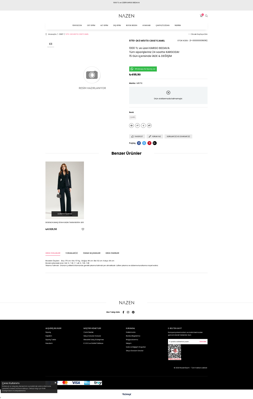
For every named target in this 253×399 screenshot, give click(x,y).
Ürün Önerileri (112, 253)
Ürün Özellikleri (52, 253)
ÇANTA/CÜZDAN (162, 25)
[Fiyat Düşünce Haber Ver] (143, 125)
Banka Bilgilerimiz (133, 336)
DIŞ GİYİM (117, 25)
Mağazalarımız (132, 339)
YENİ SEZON (77, 25)
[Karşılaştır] (137, 125)
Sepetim (48, 336)
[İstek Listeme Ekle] (131, 125)
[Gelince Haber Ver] (149, 125)
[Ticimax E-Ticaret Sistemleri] (126, 394)
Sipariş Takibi (50, 339)
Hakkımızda (130, 332)
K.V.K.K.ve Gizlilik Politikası (93, 343)
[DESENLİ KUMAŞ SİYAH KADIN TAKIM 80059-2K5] (64, 190)
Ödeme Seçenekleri (91, 253)
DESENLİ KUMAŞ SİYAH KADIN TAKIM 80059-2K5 (64, 222)
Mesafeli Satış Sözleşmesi (94, 339)
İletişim (129, 343)
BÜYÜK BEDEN (131, 25)
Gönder (203, 341)
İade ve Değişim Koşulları (136, 347)
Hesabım (49, 343)
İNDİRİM (178, 25)
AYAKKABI (146, 25)
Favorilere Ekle (83, 229)
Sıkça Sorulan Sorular (92, 336)
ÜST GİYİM (91, 25)
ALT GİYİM (104, 25)
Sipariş (48, 332)
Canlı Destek (88, 332)
